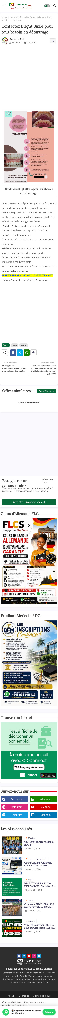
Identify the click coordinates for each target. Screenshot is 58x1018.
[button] (47, 5)
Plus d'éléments (46, 391)
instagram (16, 807)
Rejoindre (49, 1012)
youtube (46, 807)
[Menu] (4, 6)
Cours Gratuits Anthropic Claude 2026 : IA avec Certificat (38, 864)
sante (14, 17)
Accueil (5, 17)
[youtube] (29, 956)
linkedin (46, 814)
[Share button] (33, 352)
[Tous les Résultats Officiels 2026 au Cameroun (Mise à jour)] (12, 928)
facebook (16, 799)
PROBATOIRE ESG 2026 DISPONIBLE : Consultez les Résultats (40, 885)
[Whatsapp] (27, 352)
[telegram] (39, 956)
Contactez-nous (42, 995)
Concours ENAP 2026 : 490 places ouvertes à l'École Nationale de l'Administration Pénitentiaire (39, 905)
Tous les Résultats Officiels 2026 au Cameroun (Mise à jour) (39, 926)
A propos (24, 995)
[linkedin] (24, 956)
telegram (16, 814)
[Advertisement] (29, 75)
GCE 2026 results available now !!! (39, 843)
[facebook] (19, 956)
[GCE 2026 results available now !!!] (12, 845)
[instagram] (34, 956)
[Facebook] (13, 352)
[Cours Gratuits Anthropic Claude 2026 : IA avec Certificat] (12, 866)
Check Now (21, 1005)
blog (15, 345)
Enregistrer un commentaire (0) (29, 501)
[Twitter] (20, 352)
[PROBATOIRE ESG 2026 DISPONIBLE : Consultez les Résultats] (12, 887)
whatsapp (46, 799)
